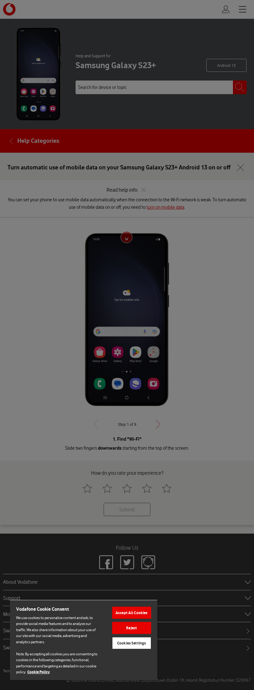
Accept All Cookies (131, 612)
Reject (131, 628)
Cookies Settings (131, 643)
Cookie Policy (38, 672)
